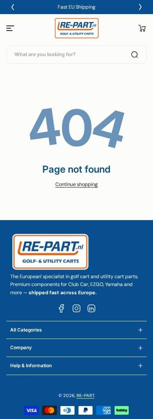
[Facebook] (61, 308)
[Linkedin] (91, 308)
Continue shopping (76, 184)
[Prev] (12, 7)
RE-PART (85, 396)
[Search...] (134, 54)
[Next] (140, 7)
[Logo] (76, 28)
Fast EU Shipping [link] (76, 7)
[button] (142, 28)
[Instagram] (76, 308)
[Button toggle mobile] (11, 28)
